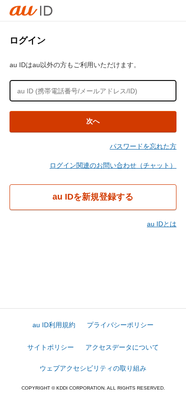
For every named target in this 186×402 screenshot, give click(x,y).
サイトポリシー (50, 347)
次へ (93, 121)
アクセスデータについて (122, 347)
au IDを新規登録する (93, 196)
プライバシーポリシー (120, 325)
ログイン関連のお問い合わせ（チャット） (113, 165)
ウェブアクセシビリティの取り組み (93, 368)
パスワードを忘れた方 (143, 146)
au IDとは (161, 224)
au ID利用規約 (53, 325)
